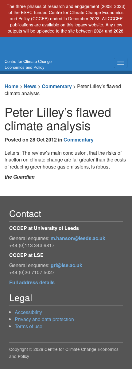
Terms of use (28, 326)
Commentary (57, 86)
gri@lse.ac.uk (66, 265)
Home (11, 86)
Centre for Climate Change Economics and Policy (28, 64)
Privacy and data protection (44, 319)
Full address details (32, 282)
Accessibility (28, 312)
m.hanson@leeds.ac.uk (78, 238)
